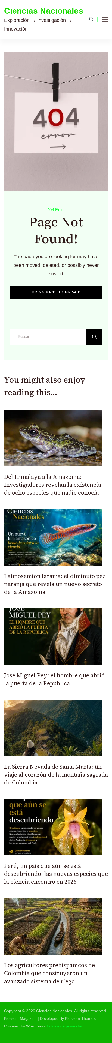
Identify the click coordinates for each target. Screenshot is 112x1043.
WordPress (36, 1026)
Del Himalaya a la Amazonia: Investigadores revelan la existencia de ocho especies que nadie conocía (52, 485)
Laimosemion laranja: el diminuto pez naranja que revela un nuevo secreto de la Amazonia (54, 584)
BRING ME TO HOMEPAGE (56, 292)
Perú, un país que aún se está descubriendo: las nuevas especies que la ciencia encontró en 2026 (56, 874)
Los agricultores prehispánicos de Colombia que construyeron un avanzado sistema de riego (49, 973)
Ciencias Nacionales (43, 10)
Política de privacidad (65, 1026)
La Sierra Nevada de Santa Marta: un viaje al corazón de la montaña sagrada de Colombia (56, 775)
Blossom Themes (80, 1018)
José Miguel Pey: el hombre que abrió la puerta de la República (54, 679)
